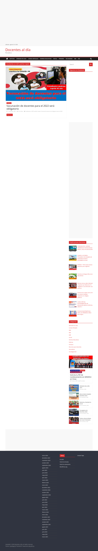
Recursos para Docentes (75, 347)
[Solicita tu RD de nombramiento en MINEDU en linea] (81, 356)
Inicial (55, 58)
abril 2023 (44, 477)
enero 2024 (45, 455)
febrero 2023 (45, 482)
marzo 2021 (45, 537)
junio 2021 (44, 532)
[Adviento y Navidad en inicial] (74, 401)
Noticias (12, 58)
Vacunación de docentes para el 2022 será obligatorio (30, 107)
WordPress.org (63, 467)
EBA (70, 330)
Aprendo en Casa (21, 58)
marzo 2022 (45, 509)
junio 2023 (44, 472)
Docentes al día (18, 49)
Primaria (61, 58)
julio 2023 (44, 470)
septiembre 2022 (46, 495)
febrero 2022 (45, 512)
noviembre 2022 (46, 490)
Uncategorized (72, 351)
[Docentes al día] (7, 58)
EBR (70, 335)
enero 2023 (45, 485)
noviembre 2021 (46, 519)
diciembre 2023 (46, 458)
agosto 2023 (45, 468)
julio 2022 (44, 500)
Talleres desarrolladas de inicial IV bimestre (85, 419)
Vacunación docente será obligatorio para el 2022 (51, 111)
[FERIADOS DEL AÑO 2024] (74, 385)
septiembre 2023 (46, 465)
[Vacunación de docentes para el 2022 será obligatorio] (36, 67)
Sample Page (80, 455)
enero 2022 (45, 514)
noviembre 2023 (46, 460)
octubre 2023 (45, 463)
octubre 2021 (45, 522)
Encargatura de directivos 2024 (84, 411)
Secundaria (69, 58)
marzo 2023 (45, 480)
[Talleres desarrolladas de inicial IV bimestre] (74, 417)
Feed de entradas (64, 462)
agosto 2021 (45, 527)
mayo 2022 (45, 505)
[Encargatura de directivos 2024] (74, 409)
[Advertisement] (46, 11)
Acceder (62, 459)
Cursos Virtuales (33, 58)
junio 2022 (44, 502)
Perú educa (20, 111)
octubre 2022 (45, 492)
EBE (75, 58)
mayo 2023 (45, 475)
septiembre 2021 (46, 524)
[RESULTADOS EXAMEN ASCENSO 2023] (74, 393)
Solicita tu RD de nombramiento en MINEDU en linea (80, 377)
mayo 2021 (45, 534)
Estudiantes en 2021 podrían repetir (33, 111)
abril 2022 (44, 507)
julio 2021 (44, 529)
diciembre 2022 (46, 487)
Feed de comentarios (65, 464)
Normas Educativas (45, 58)
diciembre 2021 (46, 517)
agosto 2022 (45, 497)
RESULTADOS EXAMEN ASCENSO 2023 (85, 394)
